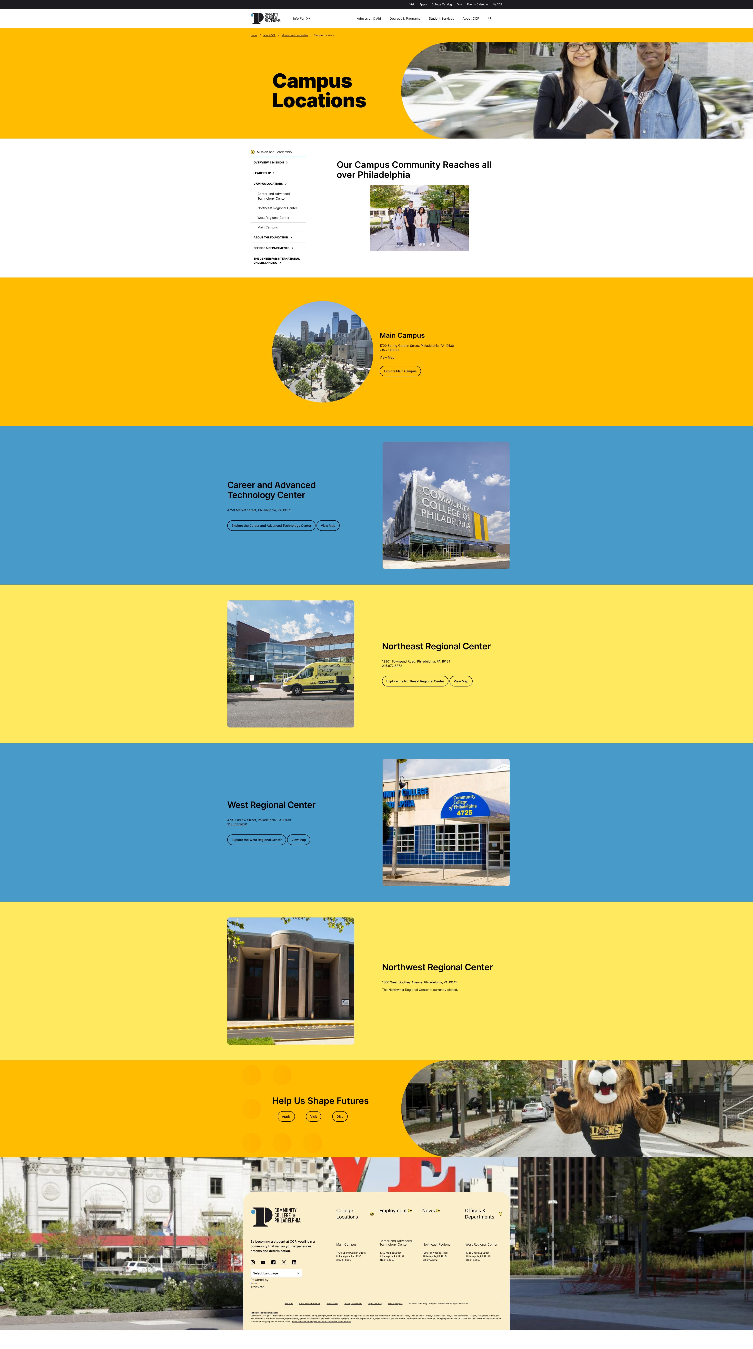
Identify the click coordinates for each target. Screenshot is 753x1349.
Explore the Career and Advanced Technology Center (271, 526)
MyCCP (497, 4)
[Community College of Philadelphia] (266, 18)
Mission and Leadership (295, 35)
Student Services (441, 18)
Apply (423, 4)
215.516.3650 (237, 824)
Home (254, 35)
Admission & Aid (369, 18)
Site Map (289, 1303)
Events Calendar (477, 4)
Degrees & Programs (405, 18)
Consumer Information (309, 1303)
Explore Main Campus (400, 371)
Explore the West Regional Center (257, 840)
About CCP (471, 18)
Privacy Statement (353, 1303)
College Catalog (442, 4)
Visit (412, 4)
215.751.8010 (389, 350)
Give (459, 4)
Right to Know (375, 1303)
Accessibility (332, 1303)
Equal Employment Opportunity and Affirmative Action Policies (321, 1321)
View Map (328, 526)
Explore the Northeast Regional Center (415, 681)
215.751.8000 (343, 1259)
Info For (299, 18)
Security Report (395, 1303)
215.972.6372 (392, 666)
